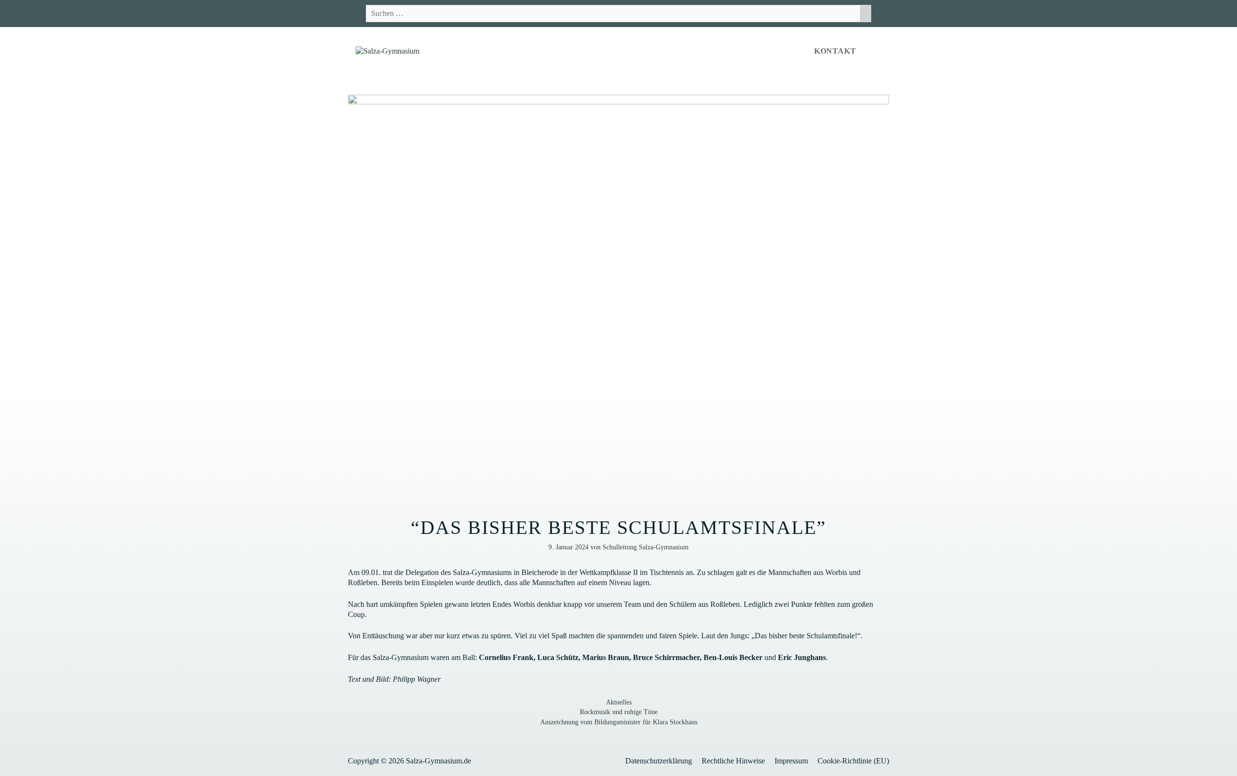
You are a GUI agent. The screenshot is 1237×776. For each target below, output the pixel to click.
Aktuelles (619, 702)
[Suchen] (866, 13)
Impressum (791, 761)
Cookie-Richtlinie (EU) (853, 761)
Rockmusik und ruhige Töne (619, 712)
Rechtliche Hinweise (733, 761)
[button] (876, 51)
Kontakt (835, 51)
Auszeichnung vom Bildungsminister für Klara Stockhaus (618, 722)
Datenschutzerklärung (658, 761)
